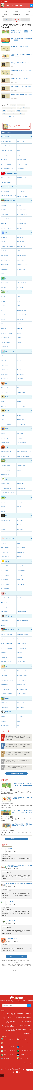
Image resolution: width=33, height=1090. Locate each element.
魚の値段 (19, 401)
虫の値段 (19, 415)
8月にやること (20, 369)
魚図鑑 (2, 401)
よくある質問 (20, 228)
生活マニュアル (16, 14)
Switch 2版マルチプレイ (22, 177)
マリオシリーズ (4, 552)
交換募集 (3, 716)
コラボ (19, 108)
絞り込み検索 (4, 237)
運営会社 (9, 1069)
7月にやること (4, 369)
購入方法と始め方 (5, 191)
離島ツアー (3, 223)
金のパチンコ (20, 529)
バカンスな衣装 (4, 570)
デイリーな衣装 (4, 579)
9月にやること (4, 374)
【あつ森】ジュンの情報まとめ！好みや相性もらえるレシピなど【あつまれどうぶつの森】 (18, 753)
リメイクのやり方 (21, 392)
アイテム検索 (27, 11)
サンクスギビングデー (6, 342)
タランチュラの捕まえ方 (6, 424)
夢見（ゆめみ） (20, 319)
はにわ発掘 (19, 652)
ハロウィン (19, 342)
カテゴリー (16, 19)
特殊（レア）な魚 (21, 406)
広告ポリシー (3, 1069)
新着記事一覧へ (28, 1033)
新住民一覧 (3, 250)
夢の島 (18, 150)
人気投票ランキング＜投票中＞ (8, 246)
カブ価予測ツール (21, 488)
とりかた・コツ (4, 438)
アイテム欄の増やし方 (6, 689)
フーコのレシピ (4, 392)
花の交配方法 (20, 502)
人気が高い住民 (20, 241)
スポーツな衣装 (4, 566)
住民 (4, 111)
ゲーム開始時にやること (6, 671)
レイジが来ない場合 (21, 310)
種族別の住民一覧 (21, 246)
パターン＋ (19, 607)
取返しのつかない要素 (22, 671)
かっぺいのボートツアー (6, 643)
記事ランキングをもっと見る (16, 773)
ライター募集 (30, 1070)
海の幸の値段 (20, 433)
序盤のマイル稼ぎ (21, 684)
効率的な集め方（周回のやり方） (24, 451)
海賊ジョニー (4, 319)
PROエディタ (4, 602)
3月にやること (4, 360)
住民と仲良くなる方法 (22, 264)
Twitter (14, 1072)
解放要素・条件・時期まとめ (23, 196)
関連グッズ (26, 108)
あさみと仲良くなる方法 (6, 693)
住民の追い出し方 (5, 269)
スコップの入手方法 (21, 209)
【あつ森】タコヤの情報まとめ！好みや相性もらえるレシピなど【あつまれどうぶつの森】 (18, 767)
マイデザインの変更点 (6, 182)
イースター (19, 328)
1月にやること (4, 355)
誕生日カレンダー (21, 250)
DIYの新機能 (4, 155)
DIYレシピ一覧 (4, 387)
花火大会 (19, 337)
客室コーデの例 (20, 141)
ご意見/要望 (13, 1068)
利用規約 (19, 1068)
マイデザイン (11, 111)
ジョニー (3, 296)
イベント (13, 108)
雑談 (18, 725)
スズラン (3, 511)
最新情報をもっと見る (16, 839)
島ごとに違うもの (5, 282)
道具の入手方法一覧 (5, 520)
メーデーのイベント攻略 (6, 333)
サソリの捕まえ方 (21, 424)
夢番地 (18, 111)
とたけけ (3, 305)
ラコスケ (19, 305)
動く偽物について (5, 456)
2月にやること (20, 355)
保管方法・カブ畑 (5, 483)
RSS (19, 1072)
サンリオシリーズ (5, 556)
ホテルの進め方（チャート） (7, 141)
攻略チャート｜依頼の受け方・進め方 (8, 196)
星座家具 (19, 543)
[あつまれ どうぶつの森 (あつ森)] (4, 1)
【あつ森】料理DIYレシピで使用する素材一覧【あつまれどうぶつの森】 (17, 761)
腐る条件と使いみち (21, 483)
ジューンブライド (5, 337)
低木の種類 (3, 502)
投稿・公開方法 (4, 611)
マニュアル (6, 108)
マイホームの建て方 (5, 465)
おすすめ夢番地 (4, 620)
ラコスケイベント (5, 442)
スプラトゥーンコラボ (6, 164)
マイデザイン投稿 (5, 725)
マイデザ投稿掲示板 (21, 611)
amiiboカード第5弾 (21, 661)
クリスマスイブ (4, 346)
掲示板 (27, 14)
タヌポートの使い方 (21, 680)
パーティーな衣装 (5, 584)
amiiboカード (4, 273)
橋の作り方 (3, 209)
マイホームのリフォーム (6, 470)
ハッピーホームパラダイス (17, 114)
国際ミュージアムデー (22, 333)
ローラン (19, 301)
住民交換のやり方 (21, 269)
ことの (18, 296)
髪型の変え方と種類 (21, 223)
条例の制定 (3, 652)
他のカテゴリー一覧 (9, 116)
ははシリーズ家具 (21, 547)
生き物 (5, 14)
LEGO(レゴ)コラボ (5, 159)
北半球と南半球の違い (22, 282)
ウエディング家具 (5, 547)
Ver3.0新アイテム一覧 (22, 168)
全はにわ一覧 (4, 657)
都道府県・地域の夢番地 (22, 620)
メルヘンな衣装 (20, 584)
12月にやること (20, 378)
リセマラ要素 (4, 675)
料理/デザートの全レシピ (6, 648)
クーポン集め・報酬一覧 (6, 145)
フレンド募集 (20, 716)
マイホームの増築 (21, 465)
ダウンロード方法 (21, 191)
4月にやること (20, 360)
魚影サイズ (3, 406)
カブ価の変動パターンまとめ (7, 492)
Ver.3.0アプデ (5, 9)
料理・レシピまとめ (21, 643)
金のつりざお (20, 524)
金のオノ (3, 524)
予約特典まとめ (4, 702)
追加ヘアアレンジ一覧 (6, 661)
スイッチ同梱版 (4, 707)
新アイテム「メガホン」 (6, 177)
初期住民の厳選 (20, 260)
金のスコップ (20, 520)
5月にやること (4, 365)
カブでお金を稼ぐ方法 (6, 488)
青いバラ (3, 506)
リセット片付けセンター (6, 150)
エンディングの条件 (21, 693)
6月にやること (20, 365)
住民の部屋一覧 (4, 255)
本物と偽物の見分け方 (6, 451)
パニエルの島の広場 (21, 648)
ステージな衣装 (20, 575)
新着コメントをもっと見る (16, 956)
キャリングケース (21, 707)
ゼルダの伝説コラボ (21, 159)
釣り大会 (19, 324)
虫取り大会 (3, 328)
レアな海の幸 (20, 438)
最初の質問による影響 (22, 675)
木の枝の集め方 (4, 214)
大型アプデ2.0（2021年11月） (8, 639)
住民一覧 (5, 11)
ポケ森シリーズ (20, 552)
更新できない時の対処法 (6, 634)
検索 (29, 1005)
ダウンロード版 (20, 702)
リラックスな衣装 (21, 570)
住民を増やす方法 (5, 264)
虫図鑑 (2, 415)
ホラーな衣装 (20, 566)
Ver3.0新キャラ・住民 (22, 164)
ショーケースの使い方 (6, 228)
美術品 (16, 11)
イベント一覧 (27, 9)
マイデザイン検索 (5, 597)
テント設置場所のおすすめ (7, 680)
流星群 (2, 324)
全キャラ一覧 (20, 237)
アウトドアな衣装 (5, 575)
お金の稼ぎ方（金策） (6, 219)
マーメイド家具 (4, 543)
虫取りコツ (3, 419)
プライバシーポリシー (27, 1068)
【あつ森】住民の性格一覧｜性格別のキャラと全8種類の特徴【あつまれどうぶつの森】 (18, 745)
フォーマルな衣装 (5, 588)
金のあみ (3, 529)
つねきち (3, 314)
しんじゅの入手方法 (21, 442)
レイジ (2, 310)
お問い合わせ (22, 1069)
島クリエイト (20, 287)
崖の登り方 (19, 205)
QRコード (19, 602)
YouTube (17, 1072)
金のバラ (19, 506)
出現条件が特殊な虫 (21, 419)
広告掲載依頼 (15, 1069)
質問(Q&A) (3, 721)
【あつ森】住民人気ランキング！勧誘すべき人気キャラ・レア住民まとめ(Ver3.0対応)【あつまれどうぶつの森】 (18, 737)
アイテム (24, 111)
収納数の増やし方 (5, 474)
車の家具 (19, 556)
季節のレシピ (20, 387)
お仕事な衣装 (20, 579)
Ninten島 (3, 625)
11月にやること (4, 378)
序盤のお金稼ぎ (4, 684)
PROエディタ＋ (4, 607)
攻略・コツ (6, 114)
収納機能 (19, 470)
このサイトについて (6, 1068)
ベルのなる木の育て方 (22, 219)
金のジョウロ (4, 534)
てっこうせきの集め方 (22, 214)
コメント (25, 19)
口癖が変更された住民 (6, 260)
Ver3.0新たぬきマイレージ (7, 168)
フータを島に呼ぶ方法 (22, 689)
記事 (7, 19)
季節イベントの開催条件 (22, 634)
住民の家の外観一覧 (21, 255)
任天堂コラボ (20, 155)
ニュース (13, 105)
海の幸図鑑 (3, 433)
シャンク (3, 301)
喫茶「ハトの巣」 (21, 639)
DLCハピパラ (16, 9)
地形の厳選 (3, 287)
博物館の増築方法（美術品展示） (24, 456)
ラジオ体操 (19, 657)
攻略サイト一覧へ (28, 1063)
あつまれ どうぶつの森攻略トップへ (14, 126)
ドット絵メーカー (21, 597)
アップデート (21, 105)
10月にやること (20, 374)
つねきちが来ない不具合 (22, 314)
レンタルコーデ (20, 145)
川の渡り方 (3, 205)
